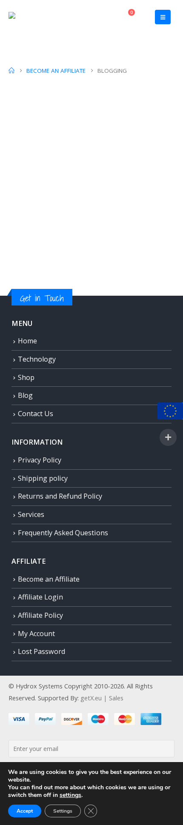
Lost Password (41, 651)
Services (31, 514)
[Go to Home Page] (11, 71)
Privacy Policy (39, 460)
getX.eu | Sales (101, 698)
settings (70, 795)
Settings (62, 811)
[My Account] (105, 17)
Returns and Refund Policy (60, 496)
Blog (25, 395)
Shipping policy (43, 478)
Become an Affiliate (49, 579)
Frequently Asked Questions (63, 532)
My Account (36, 633)
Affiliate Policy (40, 615)
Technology (37, 359)
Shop (26, 377)
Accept (25, 811)
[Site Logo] (26, 17)
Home (27, 340)
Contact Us (35, 413)
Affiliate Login (40, 597)
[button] (163, 17)
